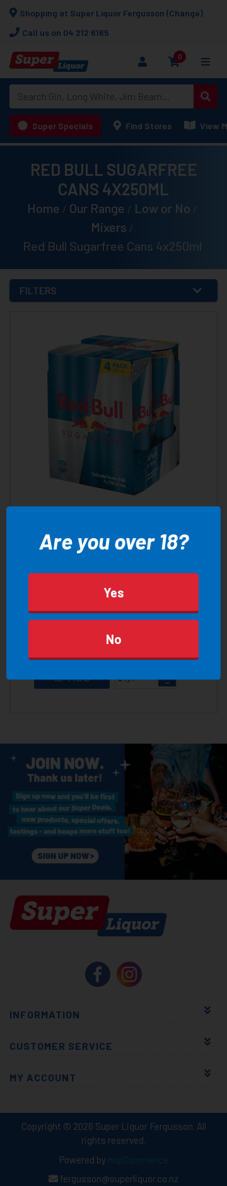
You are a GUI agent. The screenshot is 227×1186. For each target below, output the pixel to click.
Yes (113, 591)
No (114, 638)
